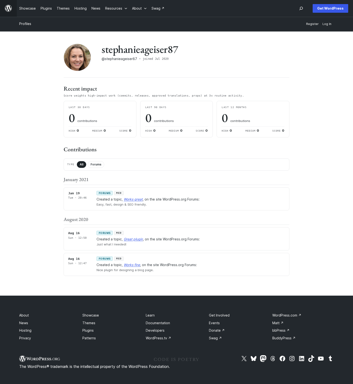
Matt (278, 323)
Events (214, 323)
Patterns (89, 338)
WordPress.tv (158, 338)
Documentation (158, 323)
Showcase (90, 315)
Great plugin (133, 239)
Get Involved (219, 315)
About (24, 315)
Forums (96, 164)
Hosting (25, 330)
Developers (155, 330)
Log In (327, 24)
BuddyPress (284, 338)
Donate (217, 330)
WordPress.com (286, 315)
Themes (88, 323)
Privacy (25, 338)
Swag (215, 338)
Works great (133, 199)
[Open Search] (301, 8)
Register (312, 24)
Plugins (88, 330)
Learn (150, 315)
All (81, 164)
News (23, 323)
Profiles (25, 24)
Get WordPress (330, 8)
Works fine (132, 265)
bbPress (281, 330)
